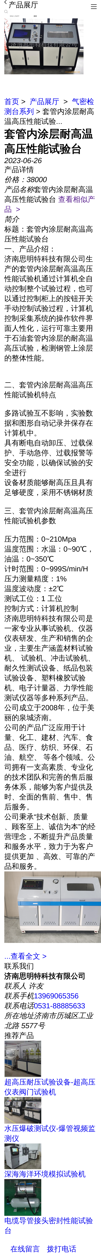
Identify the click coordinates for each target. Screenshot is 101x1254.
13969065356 (56, 996)
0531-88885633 (59, 1006)
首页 (11, 101)
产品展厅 (44, 101)
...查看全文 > (25, 956)
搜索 (35, 16)
